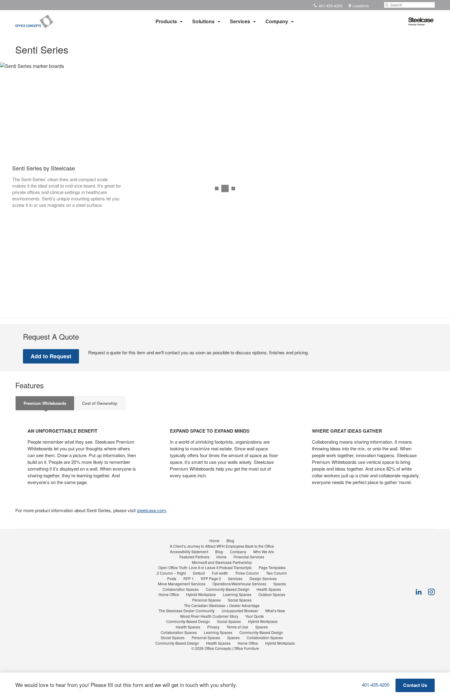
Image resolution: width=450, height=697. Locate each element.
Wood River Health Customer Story (209, 616)
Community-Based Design (227, 589)
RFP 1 (188, 578)
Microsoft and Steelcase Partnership (222, 562)
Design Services (263, 578)
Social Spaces (240, 599)
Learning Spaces (237, 594)
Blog (230, 540)
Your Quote (254, 616)
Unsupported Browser (240, 610)
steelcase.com (151, 510)
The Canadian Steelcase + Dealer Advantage (222, 605)
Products (166, 21)
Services (240, 21)
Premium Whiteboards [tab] (45, 403)
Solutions (203, 21)
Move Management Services (181, 583)
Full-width (220, 573)
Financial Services (249, 556)
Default (199, 573)
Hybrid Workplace (201, 594)
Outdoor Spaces (271, 594)
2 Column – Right (171, 573)
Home (214, 540)
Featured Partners (194, 556)
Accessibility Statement (189, 551)
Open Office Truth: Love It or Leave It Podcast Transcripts (205, 567)
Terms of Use (237, 626)
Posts (171, 578)
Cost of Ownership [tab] (99, 403)
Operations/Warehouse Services (239, 583)
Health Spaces (269, 589)
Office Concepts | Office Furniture (231, 648)
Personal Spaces (206, 599)
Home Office (169, 594)
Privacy (213, 626)
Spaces (279, 583)
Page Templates (272, 567)
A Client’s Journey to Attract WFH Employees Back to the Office (222, 546)
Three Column (247, 573)
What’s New (275, 610)
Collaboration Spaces (181, 589)
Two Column (276, 573)
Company (276, 21)
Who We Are (263, 551)
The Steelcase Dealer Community (187, 610)
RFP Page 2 (211, 578)
